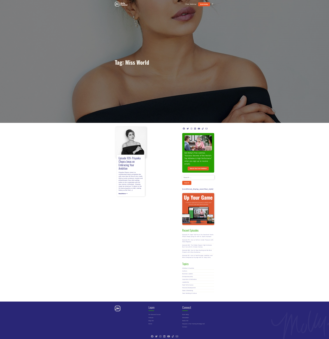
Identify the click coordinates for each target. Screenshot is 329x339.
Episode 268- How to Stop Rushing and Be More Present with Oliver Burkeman (197, 251)
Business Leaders (187, 273)
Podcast (150, 317)
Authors (184, 271)
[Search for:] (198, 177)
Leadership (185, 282)
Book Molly (204, 4)
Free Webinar (191, 4)
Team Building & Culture (189, 293)
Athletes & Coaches (188, 268)
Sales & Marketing (187, 290)
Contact (184, 327)
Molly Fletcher (121, 4)
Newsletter (185, 317)
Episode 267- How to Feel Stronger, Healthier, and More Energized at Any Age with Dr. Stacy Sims (197, 256)
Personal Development (189, 287)
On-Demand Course (154, 314)
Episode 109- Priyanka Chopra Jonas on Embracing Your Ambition (130, 163)
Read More (122, 193)
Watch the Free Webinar (198, 168)
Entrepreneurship (187, 276)
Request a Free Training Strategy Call (193, 323)
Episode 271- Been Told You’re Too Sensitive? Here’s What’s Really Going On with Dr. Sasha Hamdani (197, 235)
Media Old (185, 320)
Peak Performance (187, 285)
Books (150, 323)
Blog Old (151, 320)
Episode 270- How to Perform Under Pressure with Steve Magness (197, 240)
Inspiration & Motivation (189, 279)
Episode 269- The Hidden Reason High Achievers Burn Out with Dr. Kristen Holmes (197, 246)
